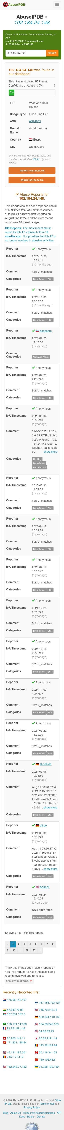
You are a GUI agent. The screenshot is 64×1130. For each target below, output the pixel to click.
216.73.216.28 (48, 1010)
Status (30, 1116)
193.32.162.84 (48, 1045)
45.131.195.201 (17, 1052)
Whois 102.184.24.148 (32, 180)
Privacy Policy (31, 1107)
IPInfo (36, 159)
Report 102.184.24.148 (32, 170)
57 (27, 950)
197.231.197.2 (16, 1014)
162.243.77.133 (17, 1067)
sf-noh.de (46, 764)
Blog (5, 1112)
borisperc (46, 331)
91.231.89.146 (16, 1028)
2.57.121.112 (15, 1057)
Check (52, 52)
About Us (15, 1112)
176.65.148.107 (17, 1000)
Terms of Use (47, 1103)
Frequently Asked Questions (39, 1112)
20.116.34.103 (48, 1052)
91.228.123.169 (49, 1067)
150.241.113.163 (49, 1017)
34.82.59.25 (46, 1031)
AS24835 (35, 121)
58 (34, 950)
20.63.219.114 (48, 1038)
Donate (41, 1116)
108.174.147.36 (17, 1024)
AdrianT (45, 887)
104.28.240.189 (49, 1024)
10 (14, 950)
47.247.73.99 (15, 1010)
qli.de (43, 825)
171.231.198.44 (17, 1042)
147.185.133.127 (49, 1002)
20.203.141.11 (16, 1038)
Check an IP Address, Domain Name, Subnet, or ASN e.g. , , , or (31, 39)
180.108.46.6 (47, 1059)
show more (50, 452)
